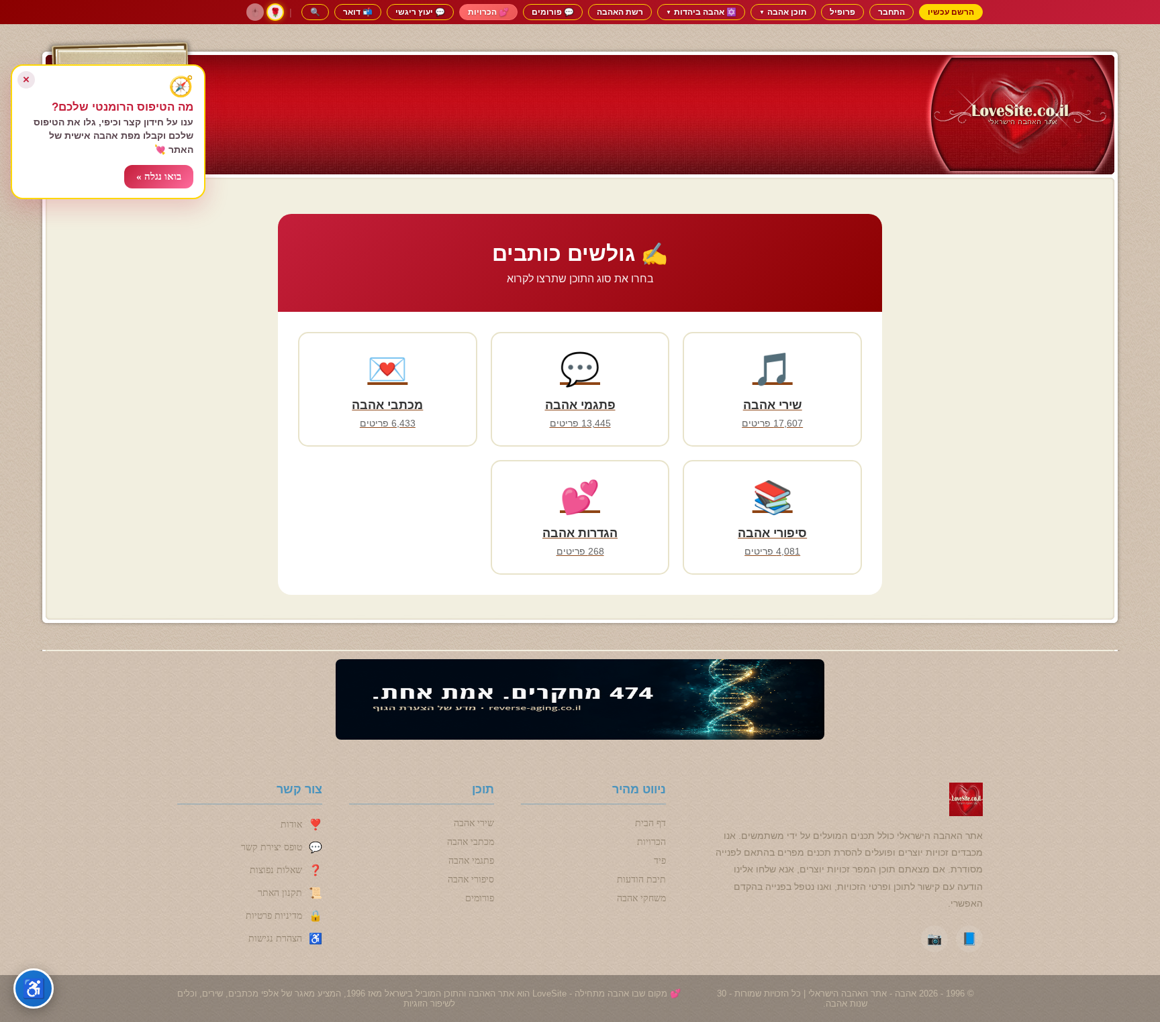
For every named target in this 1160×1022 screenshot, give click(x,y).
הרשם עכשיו (951, 11)
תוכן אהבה (783, 11)
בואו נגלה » (158, 176)
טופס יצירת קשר (271, 847)
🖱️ (255, 12)
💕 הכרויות (488, 11)
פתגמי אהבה (471, 861)
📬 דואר (358, 11)
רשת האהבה (620, 11)
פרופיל (842, 11)
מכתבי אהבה (470, 842)
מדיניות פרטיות (274, 916)
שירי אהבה (474, 823)
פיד (660, 861)
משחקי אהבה (641, 898)
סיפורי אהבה (471, 879)
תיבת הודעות (641, 879)
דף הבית (650, 823)
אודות (291, 824)
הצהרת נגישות (275, 938)
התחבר (891, 11)
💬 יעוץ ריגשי (420, 11)
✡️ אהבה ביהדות (701, 11)
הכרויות (651, 842)
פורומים (479, 898)
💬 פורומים (553, 11)
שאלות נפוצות (276, 870)
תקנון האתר (280, 893)
